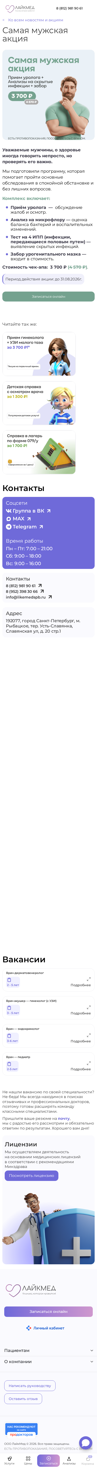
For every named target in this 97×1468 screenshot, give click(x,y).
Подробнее (81, 985)
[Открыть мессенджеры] (86, 1444)
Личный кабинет (49, 1328)
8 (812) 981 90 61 (69, 8)
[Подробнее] (89, 980)
